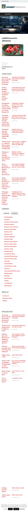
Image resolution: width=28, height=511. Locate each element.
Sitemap (5, 300)
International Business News (12, 271)
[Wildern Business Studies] (6, 488)
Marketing (7, 275)
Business (7, 219)
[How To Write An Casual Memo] (6, 371)
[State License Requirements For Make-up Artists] (6, 325)
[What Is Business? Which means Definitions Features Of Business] (6, 334)
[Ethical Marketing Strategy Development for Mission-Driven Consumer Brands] (6, 87)
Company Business (9, 253)
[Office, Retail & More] (6, 355)
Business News (8, 239)
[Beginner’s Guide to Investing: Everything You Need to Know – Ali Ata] (6, 152)
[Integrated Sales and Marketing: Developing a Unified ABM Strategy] (6, 129)
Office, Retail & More (17, 355)
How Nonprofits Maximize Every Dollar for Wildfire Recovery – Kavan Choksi (18, 165)
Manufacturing (8, 273)
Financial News (8, 263)
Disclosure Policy (7, 298)
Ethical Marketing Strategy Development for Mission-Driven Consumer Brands (18, 89)
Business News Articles (10, 241)
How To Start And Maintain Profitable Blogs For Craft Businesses (19, 362)
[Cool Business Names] (6, 378)
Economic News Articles (11, 256)
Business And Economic (11, 222)
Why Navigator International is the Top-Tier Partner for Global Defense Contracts (19, 179)
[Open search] (24, 14)
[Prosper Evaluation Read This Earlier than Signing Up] (6, 346)
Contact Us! (6, 295)
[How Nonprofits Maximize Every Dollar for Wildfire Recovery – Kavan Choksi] (6, 164)
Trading (6, 280)
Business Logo (8, 234)
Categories (6, 213)
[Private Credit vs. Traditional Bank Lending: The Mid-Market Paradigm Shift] (6, 141)
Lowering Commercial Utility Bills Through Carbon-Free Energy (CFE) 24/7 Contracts (19, 117)
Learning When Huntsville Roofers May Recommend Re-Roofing (18, 79)
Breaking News (8, 217)
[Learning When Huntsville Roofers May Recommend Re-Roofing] (6, 77)
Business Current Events (11, 227)
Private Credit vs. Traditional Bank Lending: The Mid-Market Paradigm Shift (19, 143)
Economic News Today (10, 258)
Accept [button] (10, 509)
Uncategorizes (8, 283)
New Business (8, 278)
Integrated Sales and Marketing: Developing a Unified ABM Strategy (18, 131)
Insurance (7, 268)
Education (7, 261)
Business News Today (10, 244)
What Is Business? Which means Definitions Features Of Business (18, 335)
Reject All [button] (16, 509)
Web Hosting (7, 285)
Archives (14, 213)
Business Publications (10, 246)
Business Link (8, 231)
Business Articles (9, 224)
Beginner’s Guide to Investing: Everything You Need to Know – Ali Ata (18, 153)
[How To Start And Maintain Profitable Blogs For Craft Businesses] (6, 360)
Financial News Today (10, 266)
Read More (22, 509)
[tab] (6, 213)
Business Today (8, 249)
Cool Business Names (17, 378)
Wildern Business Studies (18, 488)
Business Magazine (9, 236)
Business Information (10, 229)
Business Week (8, 251)
